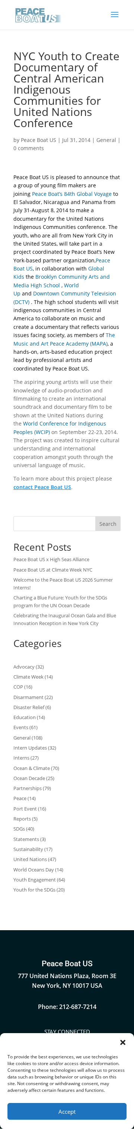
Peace (19, 798)
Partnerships (27, 788)
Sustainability (28, 849)
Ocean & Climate (31, 768)
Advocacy (24, 666)
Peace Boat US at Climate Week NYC (52, 569)
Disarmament (28, 697)
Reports (22, 818)
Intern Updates (30, 747)
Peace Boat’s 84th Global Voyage (72, 193)
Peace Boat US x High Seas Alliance (51, 559)
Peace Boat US (38, 139)
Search (108, 523)
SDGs (19, 828)
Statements (26, 839)
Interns (21, 757)
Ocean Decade (29, 778)
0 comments (28, 148)
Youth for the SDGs (34, 889)
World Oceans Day (33, 869)
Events (20, 727)
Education (24, 717)
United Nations (30, 859)
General (106, 139)
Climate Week (28, 676)
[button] (123, 1042)
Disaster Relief (28, 707)
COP (18, 686)
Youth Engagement (34, 879)
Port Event (25, 808)
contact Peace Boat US (42, 487)
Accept (67, 1111)
